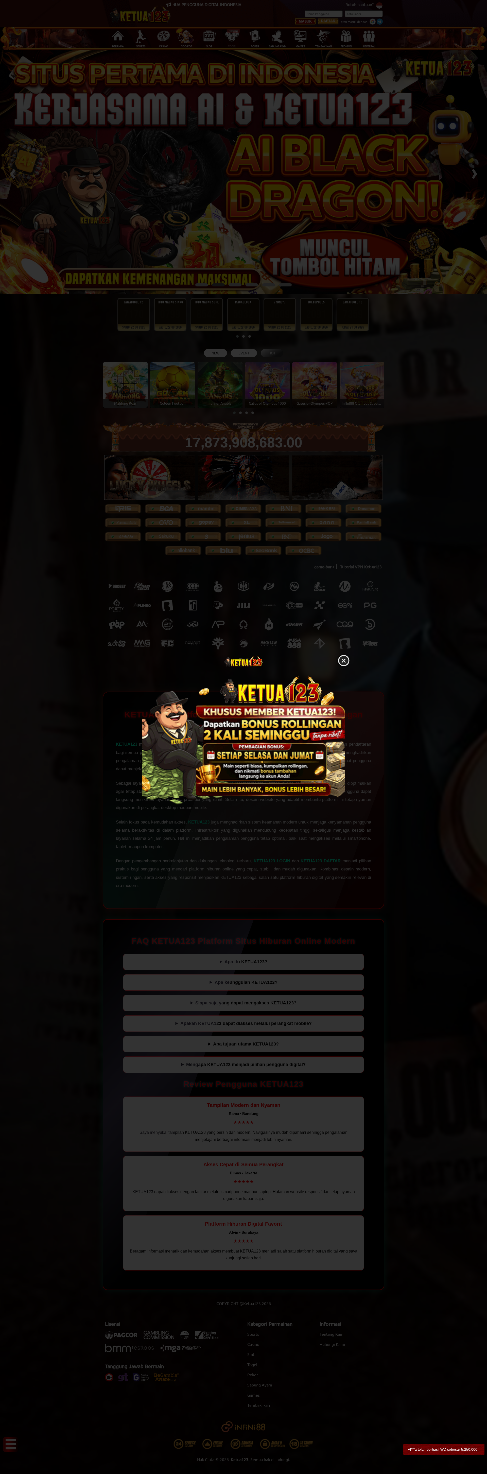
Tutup (343, 661)
